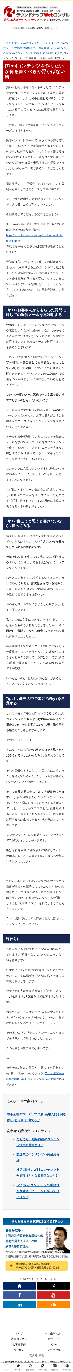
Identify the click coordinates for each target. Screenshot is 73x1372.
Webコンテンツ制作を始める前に (33, 53)
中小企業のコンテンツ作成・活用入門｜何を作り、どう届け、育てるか (36, 48)
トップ (19, 1333)
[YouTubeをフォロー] (53, 1295)
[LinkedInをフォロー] (19, 1304)
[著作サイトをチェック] (19, 1286)
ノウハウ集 (54, 1349)
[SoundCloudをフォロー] (53, 1304)
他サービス (54, 1338)
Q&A (54, 1344)
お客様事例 (19, 1344)
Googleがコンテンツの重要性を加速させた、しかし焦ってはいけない (38, 1191)
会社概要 (19, 1349)
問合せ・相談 (36, 1355)
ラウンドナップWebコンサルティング (27, 42)
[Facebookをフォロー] (19, 1295)
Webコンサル (19, 1338)
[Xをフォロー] (53, 1286)
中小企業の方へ (54, 1333)
